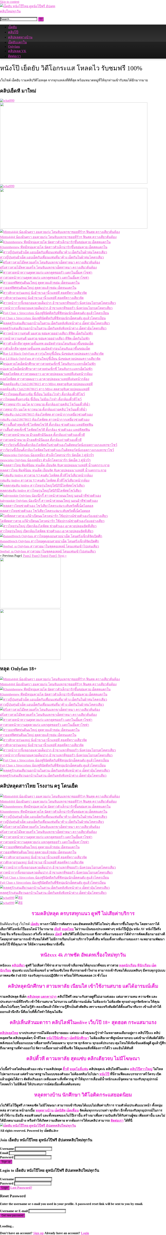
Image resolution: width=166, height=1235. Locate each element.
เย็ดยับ (12, 27)
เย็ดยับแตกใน (17, 42)
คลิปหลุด (33, 996)
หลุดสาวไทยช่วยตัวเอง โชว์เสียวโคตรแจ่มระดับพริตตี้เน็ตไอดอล (45, 511)
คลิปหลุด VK (17, 51)
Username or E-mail (14, 1211)
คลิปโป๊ (13, 32)
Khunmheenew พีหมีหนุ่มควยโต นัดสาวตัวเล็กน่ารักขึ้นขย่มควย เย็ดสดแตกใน (53, 247)
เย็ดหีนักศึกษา (79, 1038)
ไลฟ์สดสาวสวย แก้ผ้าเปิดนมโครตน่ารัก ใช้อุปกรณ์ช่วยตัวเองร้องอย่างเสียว (52, 521)
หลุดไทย (68, 929)
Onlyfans (14, 46)
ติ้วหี (66, 1069)
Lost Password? (21, 1187)
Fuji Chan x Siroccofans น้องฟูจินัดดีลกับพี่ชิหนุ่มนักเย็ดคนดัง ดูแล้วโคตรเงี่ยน (53, 318)
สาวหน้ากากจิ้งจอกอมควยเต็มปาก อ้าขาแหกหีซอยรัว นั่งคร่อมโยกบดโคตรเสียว (56, 308)
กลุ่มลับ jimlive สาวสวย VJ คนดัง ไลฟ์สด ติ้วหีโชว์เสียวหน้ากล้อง (44, 480)
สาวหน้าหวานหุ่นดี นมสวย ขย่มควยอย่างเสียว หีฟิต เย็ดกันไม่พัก (45, 338)
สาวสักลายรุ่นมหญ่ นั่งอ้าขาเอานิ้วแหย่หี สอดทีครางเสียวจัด (42, 298)
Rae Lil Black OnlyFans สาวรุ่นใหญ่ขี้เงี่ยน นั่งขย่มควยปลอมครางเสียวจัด (50, 358)
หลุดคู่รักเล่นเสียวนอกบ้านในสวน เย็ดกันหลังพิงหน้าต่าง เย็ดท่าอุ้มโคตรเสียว (53, 328)
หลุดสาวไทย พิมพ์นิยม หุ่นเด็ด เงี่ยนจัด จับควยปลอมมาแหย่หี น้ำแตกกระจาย (53, 470)
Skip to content (9, 1)
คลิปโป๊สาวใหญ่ (141, 1069)
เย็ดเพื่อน (72, 1110)
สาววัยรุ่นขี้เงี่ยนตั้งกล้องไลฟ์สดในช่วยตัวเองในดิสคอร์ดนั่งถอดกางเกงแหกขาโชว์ (57, 450)
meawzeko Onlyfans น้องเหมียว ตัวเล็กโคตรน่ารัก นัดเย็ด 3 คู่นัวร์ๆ (45, 460)
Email (4, 1153)
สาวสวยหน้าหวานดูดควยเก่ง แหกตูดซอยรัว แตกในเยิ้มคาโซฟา (44, 277)
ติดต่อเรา (14, 56)
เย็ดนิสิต (60, 1110)
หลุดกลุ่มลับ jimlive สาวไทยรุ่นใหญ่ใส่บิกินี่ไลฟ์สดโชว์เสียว (40, 490)
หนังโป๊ (104, 1074)
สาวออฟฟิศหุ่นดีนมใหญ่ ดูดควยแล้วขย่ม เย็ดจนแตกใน (38, 287)
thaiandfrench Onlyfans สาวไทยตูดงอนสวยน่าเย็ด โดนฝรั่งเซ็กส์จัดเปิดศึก (49, 541)
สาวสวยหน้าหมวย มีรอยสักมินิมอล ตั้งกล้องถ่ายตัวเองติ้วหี (41, 440)
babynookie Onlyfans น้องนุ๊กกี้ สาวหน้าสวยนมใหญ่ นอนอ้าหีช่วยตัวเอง (49, 500)
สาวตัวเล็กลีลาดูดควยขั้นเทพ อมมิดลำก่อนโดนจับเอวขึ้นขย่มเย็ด (45, 348)
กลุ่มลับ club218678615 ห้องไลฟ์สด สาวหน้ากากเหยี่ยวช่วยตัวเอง (44, 419)
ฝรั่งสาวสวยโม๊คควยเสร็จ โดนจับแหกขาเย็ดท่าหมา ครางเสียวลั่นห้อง (48, 267)
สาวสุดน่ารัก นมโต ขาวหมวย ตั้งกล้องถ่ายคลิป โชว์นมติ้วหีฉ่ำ (43, 409)
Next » (62, 555)
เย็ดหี (58, 934)
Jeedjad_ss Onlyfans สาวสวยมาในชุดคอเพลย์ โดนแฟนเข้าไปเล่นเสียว (48, 551)
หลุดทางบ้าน (45, 1110)
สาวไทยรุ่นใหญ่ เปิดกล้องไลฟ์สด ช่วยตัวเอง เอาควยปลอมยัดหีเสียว (46, 531)
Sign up (6, 1161)
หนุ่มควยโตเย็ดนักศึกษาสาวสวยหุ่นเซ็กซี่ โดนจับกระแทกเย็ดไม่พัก (46, 369)
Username (7, 1148)
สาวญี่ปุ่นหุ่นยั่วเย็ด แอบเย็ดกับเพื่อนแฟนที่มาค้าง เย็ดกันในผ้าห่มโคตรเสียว (52, 257)
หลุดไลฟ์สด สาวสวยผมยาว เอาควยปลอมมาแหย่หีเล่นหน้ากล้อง (44, 379)
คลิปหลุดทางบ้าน (20, 37)
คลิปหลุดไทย (9, 1033)
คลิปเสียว (18, 965)
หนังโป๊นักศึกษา (57, 1038)
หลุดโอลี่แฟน (79, 1069)
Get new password (12, 1215)
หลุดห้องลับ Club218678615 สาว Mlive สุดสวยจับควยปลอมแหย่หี (44, 389)
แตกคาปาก (49, 996)
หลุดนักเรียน (127, 965)
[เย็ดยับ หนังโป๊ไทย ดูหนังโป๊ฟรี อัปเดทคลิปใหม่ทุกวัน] (30, 11)
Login (5, 1187)
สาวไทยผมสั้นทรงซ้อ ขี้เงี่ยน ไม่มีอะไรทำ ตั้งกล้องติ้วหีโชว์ (41, 399)
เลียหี (57, 929)
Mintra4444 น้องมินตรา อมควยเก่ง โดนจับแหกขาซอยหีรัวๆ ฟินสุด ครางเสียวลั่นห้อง (58, 237)
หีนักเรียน (144, 965)
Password (6, 1157)
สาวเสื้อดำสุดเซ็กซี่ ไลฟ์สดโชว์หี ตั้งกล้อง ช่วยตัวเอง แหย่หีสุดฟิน (45, 429)
